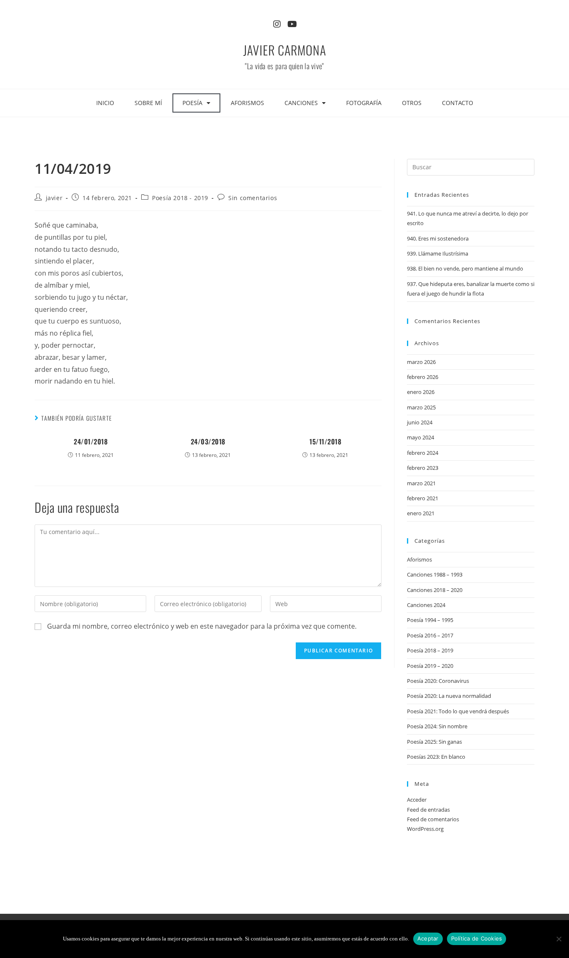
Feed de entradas (428, 809)
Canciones (301, 103)
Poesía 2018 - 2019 (180, 198)
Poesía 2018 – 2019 (430, 650)
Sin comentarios (252, 198)
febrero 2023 (422, 467)
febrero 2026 (422, 377)
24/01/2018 (90, 441)
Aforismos (247, 103)
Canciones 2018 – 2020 (434, 590)
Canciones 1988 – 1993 (434, 574)
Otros (412, 103)
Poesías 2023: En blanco (436, 756)
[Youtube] (291, 24)
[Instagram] (277, 24)
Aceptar (428, 938)
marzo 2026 (421, 362)
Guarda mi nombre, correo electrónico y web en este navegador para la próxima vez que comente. (202, 626)
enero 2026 (420, 392)
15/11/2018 (325, 441)
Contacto (457, 103)
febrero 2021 (422, 498)
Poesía (192, 103)
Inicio (105, 103)
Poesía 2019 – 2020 (430, 666)
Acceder (417, 799)
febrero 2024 (422, 452)
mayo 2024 (420, 437)
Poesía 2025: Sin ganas (434, 741)
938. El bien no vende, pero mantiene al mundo (465, 268)
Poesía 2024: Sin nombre (437, 726)
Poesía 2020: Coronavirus (438, 681)
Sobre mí (148, 103)
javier (54, 198)
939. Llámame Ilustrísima (437, 253)
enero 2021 (420, 513)
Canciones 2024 (426, 605)
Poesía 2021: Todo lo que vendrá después (458, 711)
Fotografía (364, 103)
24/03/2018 (208, 441)
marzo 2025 (421, 407)
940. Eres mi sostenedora (438, 238)
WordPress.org (425, 829)
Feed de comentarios (433, 819)
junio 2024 (419, 422)
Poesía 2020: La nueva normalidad (449, 696)
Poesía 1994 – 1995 (430, 620)
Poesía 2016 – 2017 (430, 635)
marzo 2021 (421, 483)
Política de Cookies (476, 938)
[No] (558, 939)
